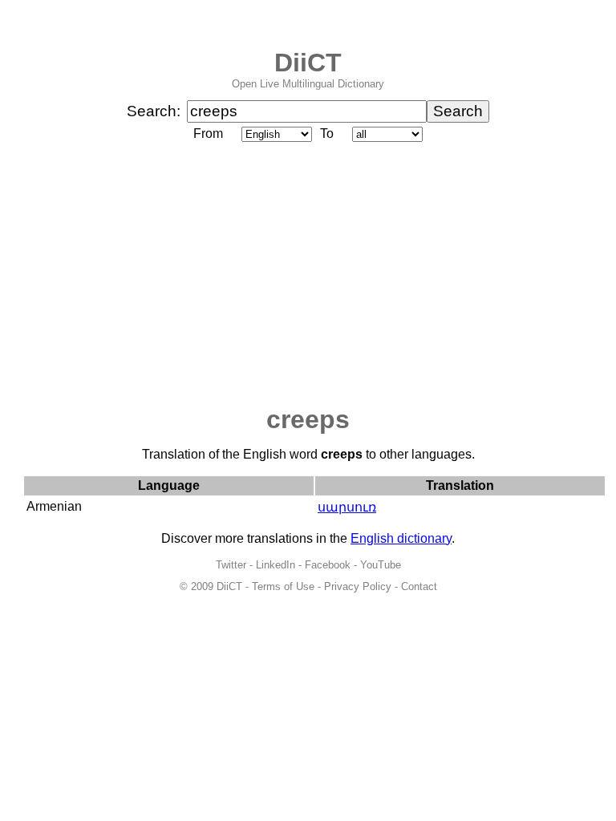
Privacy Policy (357, 586)
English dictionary (401, 538)
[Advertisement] (308, 275)
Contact (419, 586)
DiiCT (308, 62)
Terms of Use (283, 586)
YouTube (380, 565)
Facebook (328, 565)
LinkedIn (275, 565)
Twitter (231, 565)
